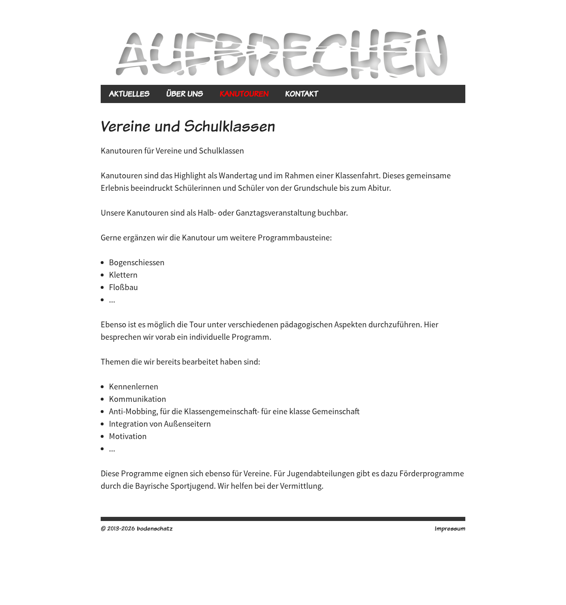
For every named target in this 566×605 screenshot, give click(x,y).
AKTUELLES (129, 94)
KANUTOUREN (244, 94)
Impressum (450, 528)
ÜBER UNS (184, 94)
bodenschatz (154, 528)
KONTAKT (301, 94)
